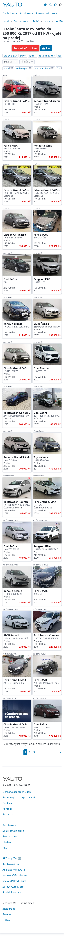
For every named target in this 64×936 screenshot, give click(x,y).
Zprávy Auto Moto (13, 886)
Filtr (48, 48)
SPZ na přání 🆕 (11, 858)
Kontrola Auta (10, 864)
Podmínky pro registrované (18, 797)
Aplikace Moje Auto (13, 869)
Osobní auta (9, 13)
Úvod (5, 21)
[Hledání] (50, 4)
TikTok (6, 920)
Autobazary (26, 13)
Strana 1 (9, 61)
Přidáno (25, 61)
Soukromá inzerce (46, 13)
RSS (4, 847)
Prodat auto (9, 836)
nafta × (32, 55)
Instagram (8, 908)
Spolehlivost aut (11, 892)
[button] (25, 48)
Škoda (8, 68)
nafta (46, 21)
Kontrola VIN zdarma (14, 875)
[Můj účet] (55, 4)
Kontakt (7, 808)
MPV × (23, 55)
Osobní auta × (10, 55)
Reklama (7, 814)
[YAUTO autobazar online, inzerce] (12, 4)
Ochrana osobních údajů (17, 792)
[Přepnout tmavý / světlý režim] (60, 4)
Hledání (6, 842)
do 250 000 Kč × (47, 55)
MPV (36, 21)
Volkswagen (24, 68)
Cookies (7, 803)
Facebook (8, 914)
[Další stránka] (60, 752)
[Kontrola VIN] (45, 4)
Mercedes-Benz (44, 68)
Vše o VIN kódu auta (14, 881)
